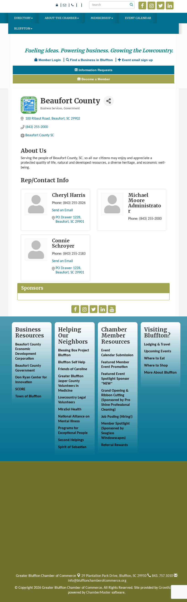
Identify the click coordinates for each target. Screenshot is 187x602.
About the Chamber (61, 18)
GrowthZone (168, 588)
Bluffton (22, 28)
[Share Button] (109, 101)
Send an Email (62, 210)
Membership (101, 18)
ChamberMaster (98, 592)
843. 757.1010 (162, 576)
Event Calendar (138, 18)
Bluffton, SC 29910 (113, 576)
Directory (22, 18)
